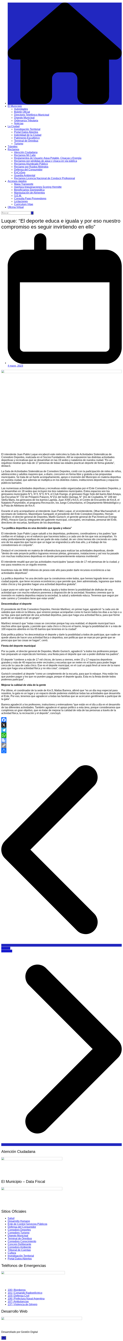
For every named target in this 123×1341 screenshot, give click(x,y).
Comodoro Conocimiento (22, 1241)
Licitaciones (21, 201)
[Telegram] (61, 730)
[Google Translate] (61, 740)
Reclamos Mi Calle (25, 155)
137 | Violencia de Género (22, 1304)
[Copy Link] (61, 745)
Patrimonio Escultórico (27, 137)
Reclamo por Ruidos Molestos (31, 166)
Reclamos (13, 149)
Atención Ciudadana (25, 152)
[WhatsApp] (61, 735)
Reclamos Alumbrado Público (31, 163)
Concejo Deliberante (19, 1244)
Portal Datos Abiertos (26, 132)
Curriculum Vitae (23, 204)
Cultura (12, 1253)
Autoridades (21, 109)
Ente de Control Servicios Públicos (27, 1224)
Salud (11, 1218)
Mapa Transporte (23, 184)
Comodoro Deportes (19, 1229)
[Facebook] (61, 719)
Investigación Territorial (27, 129)
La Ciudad (14, 126)
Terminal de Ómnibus (26, 140)
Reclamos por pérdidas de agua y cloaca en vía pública (45, 161)
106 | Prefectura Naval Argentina (26, 1298)
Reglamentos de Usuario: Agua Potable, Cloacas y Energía (47, 158)
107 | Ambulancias (18, 1301)
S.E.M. (18, 195)
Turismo (18, 143)
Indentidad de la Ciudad (27, 135)
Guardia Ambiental (24, 175)
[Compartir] (61, 750)
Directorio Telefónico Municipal (31, 114)
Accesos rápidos (17, 181)
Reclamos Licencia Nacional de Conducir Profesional (44, 178)
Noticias (18, 123)
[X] (61, 725)
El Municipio (15, 106)
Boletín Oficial (22, 112)
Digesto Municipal (24, 117)
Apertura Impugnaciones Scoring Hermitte (38, 187)
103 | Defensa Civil (18, 1295)
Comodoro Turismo (18, 1232)
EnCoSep (19, 172)
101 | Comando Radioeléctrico (25, 1292)
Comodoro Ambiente (19, 1247)
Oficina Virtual (16, 207)
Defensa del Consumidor (28, 169)
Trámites (12, 146)
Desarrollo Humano (19, 1221)
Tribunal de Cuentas (19, 1250)
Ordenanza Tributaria (26, 120)
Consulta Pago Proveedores (30, 198)
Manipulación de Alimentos (29, 192)
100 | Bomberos (17, 1290)
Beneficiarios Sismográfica (29, 189)
